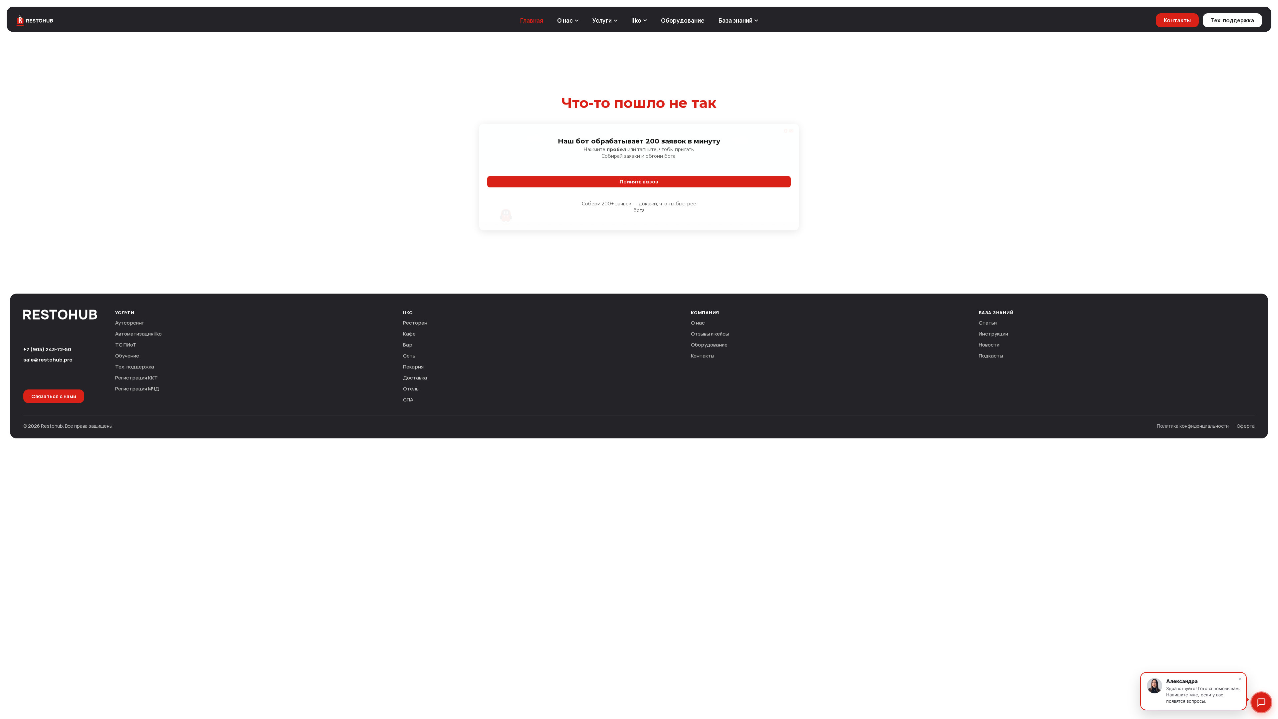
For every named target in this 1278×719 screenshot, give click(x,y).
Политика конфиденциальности (1193, 426)
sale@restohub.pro (48, 359)
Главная (531, 20)
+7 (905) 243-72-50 (47, 349)
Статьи (988, 322)
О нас (565, 20)
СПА (408, 399)
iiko (636, 20)
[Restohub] (34, 20)
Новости (989, 344)
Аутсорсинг (129, 322)
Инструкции (993, 333)
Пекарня (413, 366)
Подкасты (991, 355)
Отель (411, 388)
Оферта (1246, 426)
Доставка (415, 377)
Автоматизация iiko (138, 333)
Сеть (409, 355)
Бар (407, 344)
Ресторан (415, 322)
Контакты (1177, 20)
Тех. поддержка (1232, 20)
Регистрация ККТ (136, 377)
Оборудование (683, 20)
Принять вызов (639, 182)
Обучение (127, 355)
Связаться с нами (53, 396)
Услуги (602, 20)
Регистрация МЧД (137, 388)
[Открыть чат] (1261, 702)
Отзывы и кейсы (710, 333)
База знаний (735, 20)
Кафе (409, 333)
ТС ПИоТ (125, 344)
